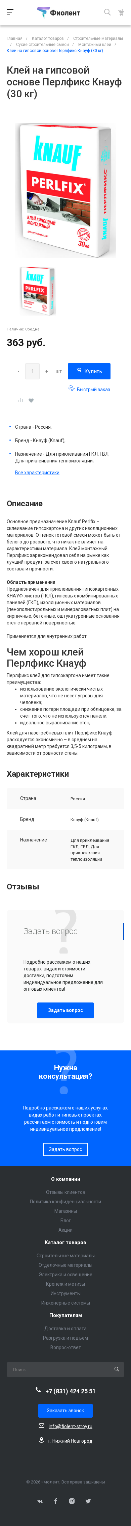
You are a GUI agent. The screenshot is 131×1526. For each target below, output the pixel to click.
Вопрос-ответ (65, 1347)
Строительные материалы (66, 1255)
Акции (65, 1230)
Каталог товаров (65, 1243)
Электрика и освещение (65, 1274)
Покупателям (65, 1315)
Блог (65, 1220)
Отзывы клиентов (65, 1192)
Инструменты (66, 1293)
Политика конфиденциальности (65, 1201)
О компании (65, 1179)
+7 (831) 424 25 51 (70, 1391)
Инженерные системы (65, 1303)
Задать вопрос (65, 1010)
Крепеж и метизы (65, 1284)
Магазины (65, 1211)
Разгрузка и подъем (65, 1338)
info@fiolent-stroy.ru (70, 1426)
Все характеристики (37, 472)
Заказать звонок (65, 1410)
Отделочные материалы (65, 1265)
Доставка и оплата (65, 1328)
